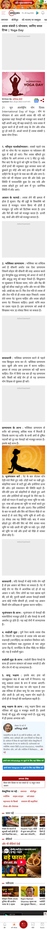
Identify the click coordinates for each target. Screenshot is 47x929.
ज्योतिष (6, 796)
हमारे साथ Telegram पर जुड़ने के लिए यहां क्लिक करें (23, 767)
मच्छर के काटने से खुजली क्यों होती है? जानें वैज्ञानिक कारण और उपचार (10, 831)
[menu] (4, 13)
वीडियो (9, 839)
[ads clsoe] (45, 913)
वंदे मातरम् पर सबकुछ (31, 19)
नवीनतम (10, 883)
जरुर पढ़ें (10, 813)
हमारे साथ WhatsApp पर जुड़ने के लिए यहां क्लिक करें (23, 760)
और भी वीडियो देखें (11, 844)
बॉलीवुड (14, 19)
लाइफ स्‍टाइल (18, 796)
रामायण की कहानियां (29, 801)
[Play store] (37, 12)
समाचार (4, 19)
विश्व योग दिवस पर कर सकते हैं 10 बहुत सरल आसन (21, 784)
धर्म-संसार (30, 796)
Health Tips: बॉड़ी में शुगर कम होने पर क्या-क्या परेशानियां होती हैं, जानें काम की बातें (29, 831)
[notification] (42, 12)
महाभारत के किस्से (10, 801)
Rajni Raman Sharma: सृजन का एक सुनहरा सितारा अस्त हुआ (29, 901)
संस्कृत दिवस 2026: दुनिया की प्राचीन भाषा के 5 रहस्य (10, 901)
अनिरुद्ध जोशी (17, 99)
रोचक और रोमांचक (10, 806)
